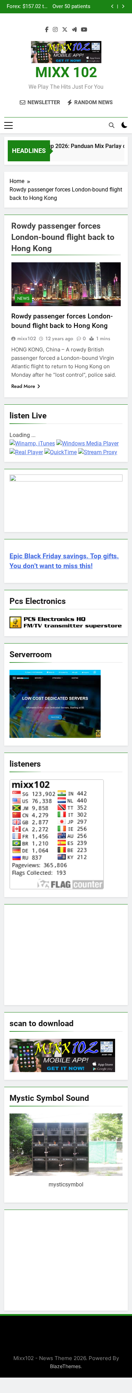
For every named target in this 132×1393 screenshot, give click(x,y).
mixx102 (26, 338)
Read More (23, 386)
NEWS (23, 298)
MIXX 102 (66, 72)
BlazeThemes (65, 1366)
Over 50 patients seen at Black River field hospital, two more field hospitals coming (70, 6)
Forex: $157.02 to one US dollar (27, 6)
